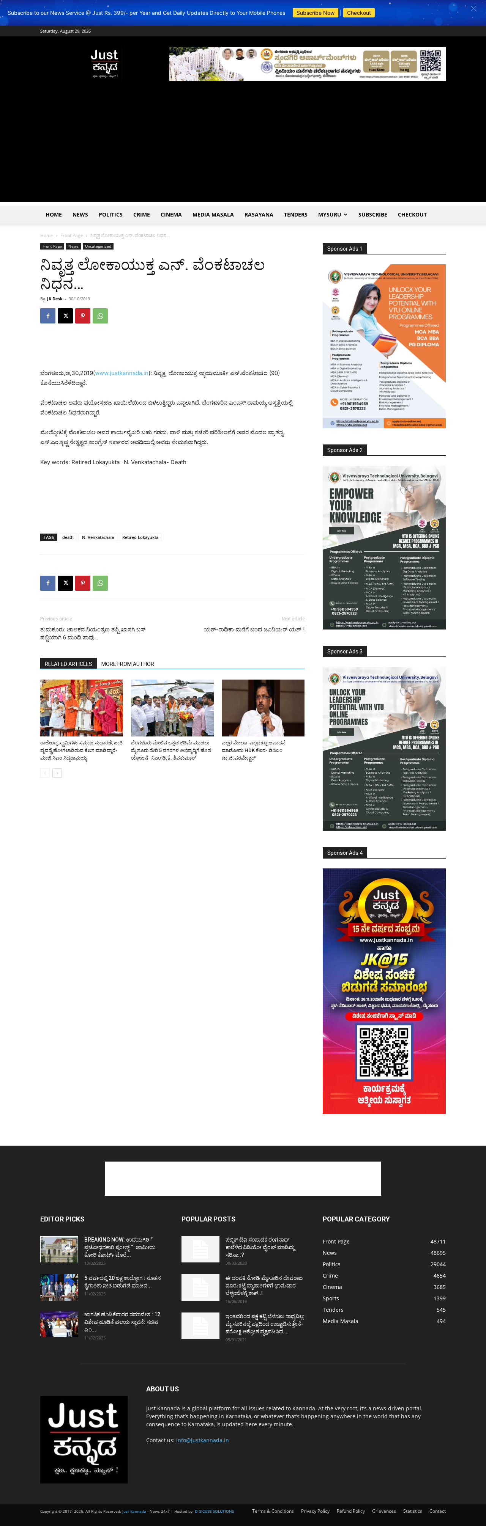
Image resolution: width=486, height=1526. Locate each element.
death (68, 537)
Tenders (296, 214)
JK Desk (55, 298)
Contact (437, 1511)
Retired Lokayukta (140, 537)
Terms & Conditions (273, 1511)
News (80, 214)
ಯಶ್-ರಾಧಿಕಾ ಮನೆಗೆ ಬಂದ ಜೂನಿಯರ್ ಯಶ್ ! (254, 629)
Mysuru (329, 214)
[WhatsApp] (100, 315)
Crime (141, 214)
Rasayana (259, 214)
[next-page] (57, 773)
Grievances (384, 1511)
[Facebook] (47, 315)
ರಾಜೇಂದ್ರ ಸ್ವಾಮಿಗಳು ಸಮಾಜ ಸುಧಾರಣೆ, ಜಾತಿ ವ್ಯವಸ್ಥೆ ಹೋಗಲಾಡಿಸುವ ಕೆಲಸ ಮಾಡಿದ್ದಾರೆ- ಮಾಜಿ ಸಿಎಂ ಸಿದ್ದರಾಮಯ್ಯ (81, 750)
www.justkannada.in (121, 373)
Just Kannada (134, 1511)
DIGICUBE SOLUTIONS (214, 1511)
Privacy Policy (315, 1511)
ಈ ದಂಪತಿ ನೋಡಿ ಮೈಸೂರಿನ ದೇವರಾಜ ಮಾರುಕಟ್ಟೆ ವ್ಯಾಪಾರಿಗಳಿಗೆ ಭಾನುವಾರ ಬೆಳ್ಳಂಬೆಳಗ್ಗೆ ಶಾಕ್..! (264, 1285)
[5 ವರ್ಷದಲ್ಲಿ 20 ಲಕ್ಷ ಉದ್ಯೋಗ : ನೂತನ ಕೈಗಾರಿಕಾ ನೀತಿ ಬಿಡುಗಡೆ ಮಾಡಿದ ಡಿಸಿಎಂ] (59, 1287)
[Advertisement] (243, 149)
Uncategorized (98, 246)
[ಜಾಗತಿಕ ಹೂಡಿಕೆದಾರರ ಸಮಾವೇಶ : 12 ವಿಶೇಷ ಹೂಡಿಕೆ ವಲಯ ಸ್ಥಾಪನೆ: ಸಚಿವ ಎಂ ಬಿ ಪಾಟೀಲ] (59, 1324)
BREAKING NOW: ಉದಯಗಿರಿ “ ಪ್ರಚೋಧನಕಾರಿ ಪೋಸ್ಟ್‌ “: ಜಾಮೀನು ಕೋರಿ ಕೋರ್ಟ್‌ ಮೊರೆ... (120, 1247)
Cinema (171, 214)
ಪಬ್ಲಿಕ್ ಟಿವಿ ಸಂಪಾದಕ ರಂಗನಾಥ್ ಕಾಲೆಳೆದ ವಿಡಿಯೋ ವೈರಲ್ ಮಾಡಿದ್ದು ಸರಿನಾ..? (260, 1247)
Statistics (412, 1511)
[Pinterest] (82, 315)
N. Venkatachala (98, 537)
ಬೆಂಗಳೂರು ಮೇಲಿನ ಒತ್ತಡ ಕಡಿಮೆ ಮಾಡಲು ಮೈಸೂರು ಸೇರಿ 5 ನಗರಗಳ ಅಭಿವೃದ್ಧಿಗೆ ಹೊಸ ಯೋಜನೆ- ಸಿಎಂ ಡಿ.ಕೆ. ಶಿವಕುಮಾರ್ (171, 750)
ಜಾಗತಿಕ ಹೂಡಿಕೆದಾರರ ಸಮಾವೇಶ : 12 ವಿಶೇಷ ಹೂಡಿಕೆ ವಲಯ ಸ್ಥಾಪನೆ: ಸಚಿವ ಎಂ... (122, 1322)
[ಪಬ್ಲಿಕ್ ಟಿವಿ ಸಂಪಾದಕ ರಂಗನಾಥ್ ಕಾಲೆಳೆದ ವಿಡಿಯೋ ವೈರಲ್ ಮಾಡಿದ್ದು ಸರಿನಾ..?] (200, 1249)
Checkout (359, 12)
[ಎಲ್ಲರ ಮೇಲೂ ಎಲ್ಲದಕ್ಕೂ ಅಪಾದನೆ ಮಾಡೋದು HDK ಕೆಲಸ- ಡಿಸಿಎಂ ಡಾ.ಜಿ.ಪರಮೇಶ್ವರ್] (263, 708)
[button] (473, 8)
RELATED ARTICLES (68, 664)
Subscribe (372, 214)
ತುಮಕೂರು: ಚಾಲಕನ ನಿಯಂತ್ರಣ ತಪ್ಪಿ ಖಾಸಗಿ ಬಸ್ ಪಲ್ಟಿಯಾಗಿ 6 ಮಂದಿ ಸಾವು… (92, 633)
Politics (111, 214)
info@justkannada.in (202, 1440)
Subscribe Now (316, 12)
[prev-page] (45, 773)
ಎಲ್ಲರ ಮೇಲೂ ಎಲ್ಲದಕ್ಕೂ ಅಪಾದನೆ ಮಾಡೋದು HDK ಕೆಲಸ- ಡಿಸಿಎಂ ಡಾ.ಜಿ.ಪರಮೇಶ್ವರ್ (254, 750)
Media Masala (213, 214)
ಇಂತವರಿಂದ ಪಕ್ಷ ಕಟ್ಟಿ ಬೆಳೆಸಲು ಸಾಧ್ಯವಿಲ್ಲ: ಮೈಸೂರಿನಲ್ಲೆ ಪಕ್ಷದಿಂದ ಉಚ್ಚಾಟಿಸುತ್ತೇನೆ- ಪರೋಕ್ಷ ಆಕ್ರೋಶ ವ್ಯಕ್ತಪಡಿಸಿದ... (265, 1323)
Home (54, 214)
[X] (65, 315)
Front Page (71, 235)
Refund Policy (351, 1511)
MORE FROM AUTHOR (127, 664)
